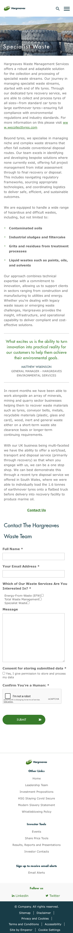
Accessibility (53, 924)
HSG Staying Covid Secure (36, 798)
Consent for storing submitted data (34, 668)
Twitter (54, 895)
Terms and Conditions (24, 924)
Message (10, 609)
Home (37, 778)
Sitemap (25, 912)
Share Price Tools (36, 838)
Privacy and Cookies (35, 918)
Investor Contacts (36, 851)
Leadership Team (36, 785)
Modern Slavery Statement (36, 805)
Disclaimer (44, 912)
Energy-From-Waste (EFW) (22, 595)
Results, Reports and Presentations (36, 844)
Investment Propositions (36, 791)
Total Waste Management (21, 599)
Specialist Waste (15, 603)
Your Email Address (21, 566)
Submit (21, 719)
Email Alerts (36, 872)
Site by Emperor (21, 929)
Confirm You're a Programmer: (26, 685)
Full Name (13, 549)
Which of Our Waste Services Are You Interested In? (35, 586)
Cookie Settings (49, 929)
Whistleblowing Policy (36, 811)
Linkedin (22, 895)
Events (36, 831)
